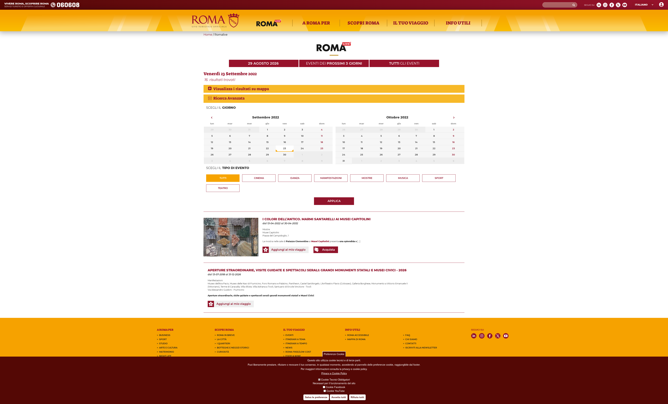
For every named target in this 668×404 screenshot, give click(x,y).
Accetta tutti (338, 397)
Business (164, 335)
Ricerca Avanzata (229, 98)
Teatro (223, 188)
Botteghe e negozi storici (233, 347)
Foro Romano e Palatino (275, 283)
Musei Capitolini (271, 232)
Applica (334, 201)
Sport (439, 178)
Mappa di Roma (356, 339)
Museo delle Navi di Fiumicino (245, 283)
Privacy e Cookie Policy (334, 373)
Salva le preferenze (316, 397)
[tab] (334, 89)
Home (208, 34)
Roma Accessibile (358, 335)
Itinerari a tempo (296, 343)
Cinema (259, 178)
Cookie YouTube (336, 391)
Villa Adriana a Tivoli (263, 286)
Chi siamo (411, 339)
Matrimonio (166, 352)
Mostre (367, 178)
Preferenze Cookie (334, 354)
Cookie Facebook (335, 387)
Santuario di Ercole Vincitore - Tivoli (292, 286)
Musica (403, 178)
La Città (221, 339)
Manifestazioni (331, 178)
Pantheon (294, 283)
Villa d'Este (246, 286)
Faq (407, 335)
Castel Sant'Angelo (310, 283)
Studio (163, 343)
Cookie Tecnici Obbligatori (335, 379)
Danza (294, 178)
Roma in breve (226, 335)
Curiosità (223, 352)
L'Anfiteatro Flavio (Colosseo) (336, 283)
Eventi (289, 335)
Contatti (410, 343)
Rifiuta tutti (357, 397)
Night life (165, 356)
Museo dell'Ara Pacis (218, 283)
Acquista (328, 249)
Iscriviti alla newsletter (421, 347)
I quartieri (223, 343)
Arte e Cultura (168, 347)
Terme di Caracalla (230, 286)
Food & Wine (293, 356)
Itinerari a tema (295, 339)
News (288, 347)
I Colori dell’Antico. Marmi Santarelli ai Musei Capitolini (317, 219)
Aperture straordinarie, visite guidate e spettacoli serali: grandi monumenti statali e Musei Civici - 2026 (307, 270)
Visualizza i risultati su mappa (241, 88)
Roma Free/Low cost (298, 352)
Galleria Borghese (361, 283)
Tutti (223, 178)
